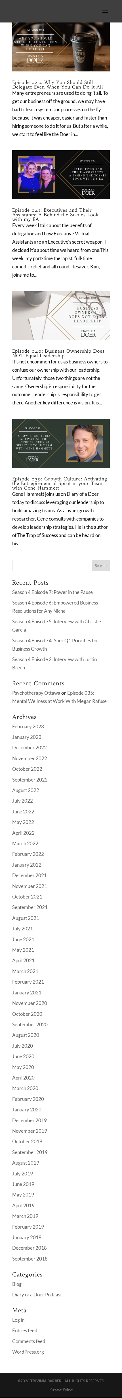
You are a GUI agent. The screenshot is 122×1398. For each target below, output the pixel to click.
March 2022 (25, 843)
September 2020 (30, 1024)
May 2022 (23, 822)
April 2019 (23, 1205)
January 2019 (26, 1237)
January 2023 (26, 737)
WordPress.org (28, 1352)
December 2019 (29, 1120)
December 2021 (29, 875)
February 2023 (28, 726)
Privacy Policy (61, 1389)
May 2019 (23, 1195)
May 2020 (23, 1067)
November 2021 (29, 886)
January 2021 (26, 993)
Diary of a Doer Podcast (37, 1295)
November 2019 (29, 1131)
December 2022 (29, 748)
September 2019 (30, 1152)
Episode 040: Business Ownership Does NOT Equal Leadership (58, 353)
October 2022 (27, 769)
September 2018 (30, 1259)
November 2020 (29, 1003)
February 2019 (28, 1227)
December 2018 (29, 1248)
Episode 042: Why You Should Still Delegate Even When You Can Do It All (57, 84)
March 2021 (25, 971)
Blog (17, 1284)
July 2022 (22, 801)
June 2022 (23, 812)
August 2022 (25, 790)
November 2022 (29, 758)
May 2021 (23, 950)
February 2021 (28, 982)
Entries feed (24, 1330)
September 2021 (30, 907)
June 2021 (23, 939)
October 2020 (27, 1014)
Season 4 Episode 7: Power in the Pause (52, 592)
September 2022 (30, 780)
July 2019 (22, 1174)
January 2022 (26, 865)
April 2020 (23, 1078)
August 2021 (25, 918)
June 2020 (23, 1056)
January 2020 (26, 1110)
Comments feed (28, 1341)
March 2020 (25, 1088)
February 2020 (28, 1099)
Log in (18, 1320)
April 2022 (23, 833)
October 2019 (27, 1141)
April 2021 (23, 960)
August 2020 (25, 1035)
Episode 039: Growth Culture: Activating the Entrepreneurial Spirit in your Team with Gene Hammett (59, 483)
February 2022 (28, 854)
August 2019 (25, 1163)
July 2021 (22, 929)
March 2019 (25, 1216)
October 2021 (27, 897)
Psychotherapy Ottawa (36, 693)
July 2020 (22, 1046)
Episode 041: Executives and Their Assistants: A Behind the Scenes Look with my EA (55, 214)
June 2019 (23, 1184)
